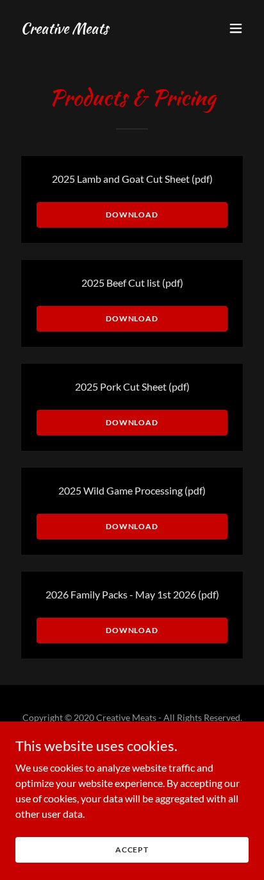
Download (132, 214)
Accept (132, 849)
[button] (236, 28)
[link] (64, 29)
